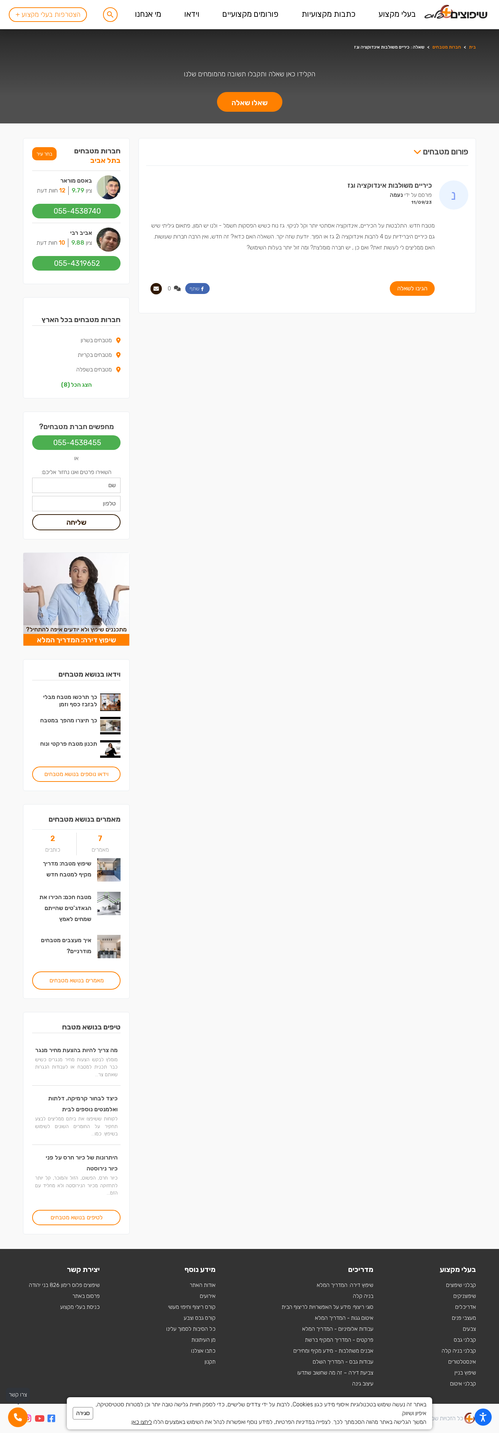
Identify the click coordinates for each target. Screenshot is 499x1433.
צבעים (469, 1329)
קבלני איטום (463, 1383)
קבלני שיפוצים (461, 1285)
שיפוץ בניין (465, 1372)
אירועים (208, 1296)
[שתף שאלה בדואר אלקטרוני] (156, 288)
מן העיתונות (203, 1340)
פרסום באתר (86, 1296)
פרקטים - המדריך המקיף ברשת (339, 1340)
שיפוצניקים (464, 1296)
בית (472, 47)
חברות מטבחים (447, 47)
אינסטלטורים (462, 1362)
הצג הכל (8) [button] (76, 384)
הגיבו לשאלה (412, 288)
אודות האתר (203, 1285)
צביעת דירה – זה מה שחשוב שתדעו (335, 1372)
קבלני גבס (465, 1340)
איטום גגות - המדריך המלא (344, 1318)
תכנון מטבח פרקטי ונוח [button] (68, 743)
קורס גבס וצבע (200, 1318)
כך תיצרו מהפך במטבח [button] (68, 720)
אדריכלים (465, 1307)
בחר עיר (44, 154)
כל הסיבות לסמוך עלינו (191, 1329)
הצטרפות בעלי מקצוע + (47, 14)
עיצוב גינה (362, 1383)
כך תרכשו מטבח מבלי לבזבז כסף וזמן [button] (70, 700)
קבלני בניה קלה (459, 1351)
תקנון (210, 1362)
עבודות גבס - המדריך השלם (343, 1362)
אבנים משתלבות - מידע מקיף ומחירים (333, 1351)
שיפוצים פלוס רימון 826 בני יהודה (64, 1285)
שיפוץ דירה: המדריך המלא (345, 1285)
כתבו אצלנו (203, 1351)
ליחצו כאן (142, 1421)
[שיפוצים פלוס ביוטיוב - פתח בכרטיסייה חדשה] (40, 1419)
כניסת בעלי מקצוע (80, 1307)
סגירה (83, 1413)
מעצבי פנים (464, 1318)
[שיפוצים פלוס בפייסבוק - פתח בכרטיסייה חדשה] (51, 1419)
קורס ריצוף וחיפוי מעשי (192, 1307)
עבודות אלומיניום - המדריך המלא (337, 1329)
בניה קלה (363, 1296)
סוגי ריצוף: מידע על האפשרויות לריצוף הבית (327, 1307)
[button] (110, 14)
